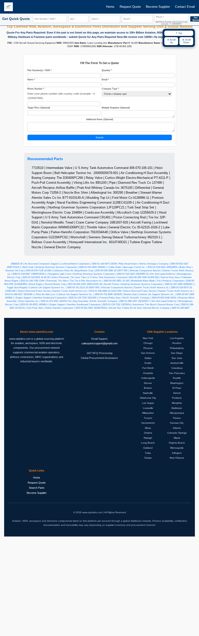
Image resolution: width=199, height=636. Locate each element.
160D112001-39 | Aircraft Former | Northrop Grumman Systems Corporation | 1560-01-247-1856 (134, 284)
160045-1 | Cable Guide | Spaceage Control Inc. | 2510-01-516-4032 (132, 267)
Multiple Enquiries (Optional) (116, 108)
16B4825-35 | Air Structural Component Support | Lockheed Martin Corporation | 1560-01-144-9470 (60, 264)
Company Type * (110, 89)
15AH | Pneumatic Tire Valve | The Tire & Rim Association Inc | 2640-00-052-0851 (80, 281)
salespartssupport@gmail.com (99, 343)
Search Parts (36, 487)
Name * (31, 79)
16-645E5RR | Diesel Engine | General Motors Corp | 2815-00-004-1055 (50, 284)
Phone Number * (35, 89)
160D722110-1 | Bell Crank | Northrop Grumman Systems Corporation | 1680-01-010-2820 (52, 267)
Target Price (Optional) (38, 108)
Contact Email (185, 6)
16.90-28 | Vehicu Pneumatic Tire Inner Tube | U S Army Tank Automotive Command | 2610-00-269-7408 (94, 277)
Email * (105, 79)
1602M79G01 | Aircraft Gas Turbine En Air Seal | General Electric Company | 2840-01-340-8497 (142, 308)
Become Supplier (158, 6)
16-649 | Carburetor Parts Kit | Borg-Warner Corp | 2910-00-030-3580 (78, 270)
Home (110, 6)
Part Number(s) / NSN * (39, 70)
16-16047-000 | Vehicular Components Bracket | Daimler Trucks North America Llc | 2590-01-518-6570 (137, 287)
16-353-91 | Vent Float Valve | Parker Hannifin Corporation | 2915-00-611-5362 (54, 308)
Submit (99, 137)
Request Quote (130, 6)
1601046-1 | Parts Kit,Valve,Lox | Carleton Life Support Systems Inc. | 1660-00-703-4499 (68, 294)
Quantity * (107, 70)
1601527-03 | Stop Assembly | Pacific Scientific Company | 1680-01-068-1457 (98, 301)
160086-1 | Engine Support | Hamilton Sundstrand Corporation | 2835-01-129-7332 (46, 298)
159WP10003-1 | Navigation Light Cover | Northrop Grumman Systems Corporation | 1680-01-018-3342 (83, 274)
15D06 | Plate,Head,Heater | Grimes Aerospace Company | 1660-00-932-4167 (149, 264)
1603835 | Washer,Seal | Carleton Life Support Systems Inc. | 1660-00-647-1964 (153, 294)
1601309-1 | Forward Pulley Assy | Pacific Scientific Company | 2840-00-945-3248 (128, 298)
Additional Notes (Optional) (99, 119)
